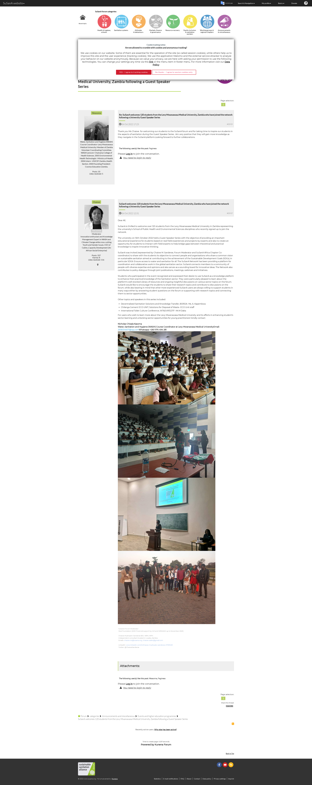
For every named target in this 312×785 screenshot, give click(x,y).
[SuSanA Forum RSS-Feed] (231, 765)
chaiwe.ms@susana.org (133, 640)
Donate (294, 3)
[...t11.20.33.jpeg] (166, 441)
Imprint (231, 779)
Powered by (147, 744)
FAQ (182, 779)
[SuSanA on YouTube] (225, 765)
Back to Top (230, 753)
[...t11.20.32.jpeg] (166, 368)
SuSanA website (13, 3)
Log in (129, 154)
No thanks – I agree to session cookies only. (174, 72)
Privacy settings (220, 779)
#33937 (230, 213)
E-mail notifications (170, 779)
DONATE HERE (302, 771)
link (151, 62)
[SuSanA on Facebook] (219, 765)
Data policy (207, 779)
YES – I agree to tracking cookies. (133, 72)
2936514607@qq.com (128, 330)
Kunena (115, 779)
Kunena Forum (163, 744)
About (189, 779)
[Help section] (306, 3)
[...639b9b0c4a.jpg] (166, 587)
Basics (280, 3)
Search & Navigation (245, 3)
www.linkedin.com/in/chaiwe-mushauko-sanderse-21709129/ (149, 645)
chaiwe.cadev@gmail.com (153, 640)
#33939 (230, 124)
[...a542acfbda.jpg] (166, 514)
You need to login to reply (137, 158)
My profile (266, 3)
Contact (197, 779)
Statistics (157, 779)
